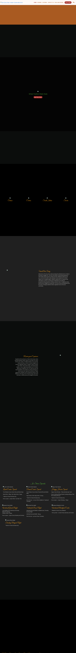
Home (35, 2)
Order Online (68, 2)
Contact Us (51, 2)
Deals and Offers (59, 2)
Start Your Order (38, 97)
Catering (44, 2)
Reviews (39, 2)
